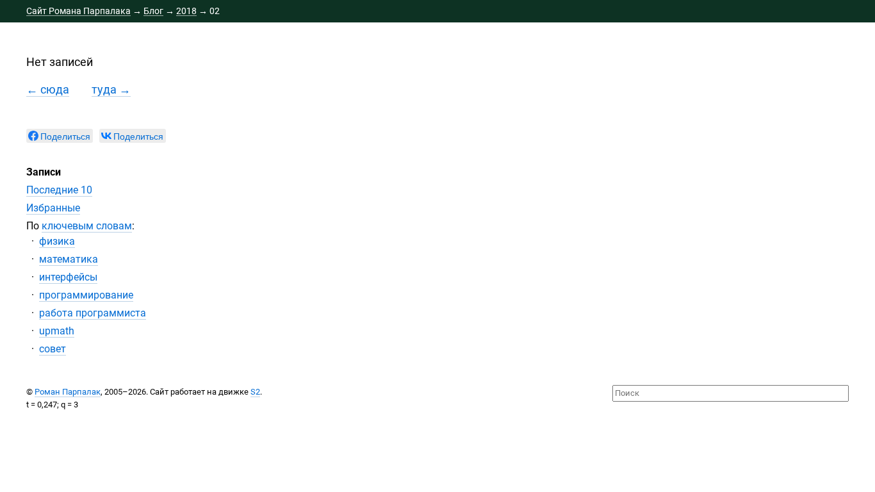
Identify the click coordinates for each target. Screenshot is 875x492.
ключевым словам (87, 226)
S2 (255, 392)
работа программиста (92, 313)
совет (52, 349)
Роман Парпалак (68, 392)
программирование (86, 295)
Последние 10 (59, 190)
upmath (56, 331)
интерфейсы (68, 277)
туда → (111, 89)
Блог (153, 11)
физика (57, 241)
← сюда (47, 89)
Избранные (53, 208)
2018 (186, 11)
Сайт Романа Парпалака (78, 11)
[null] (59, 136)
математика (68, 259)
